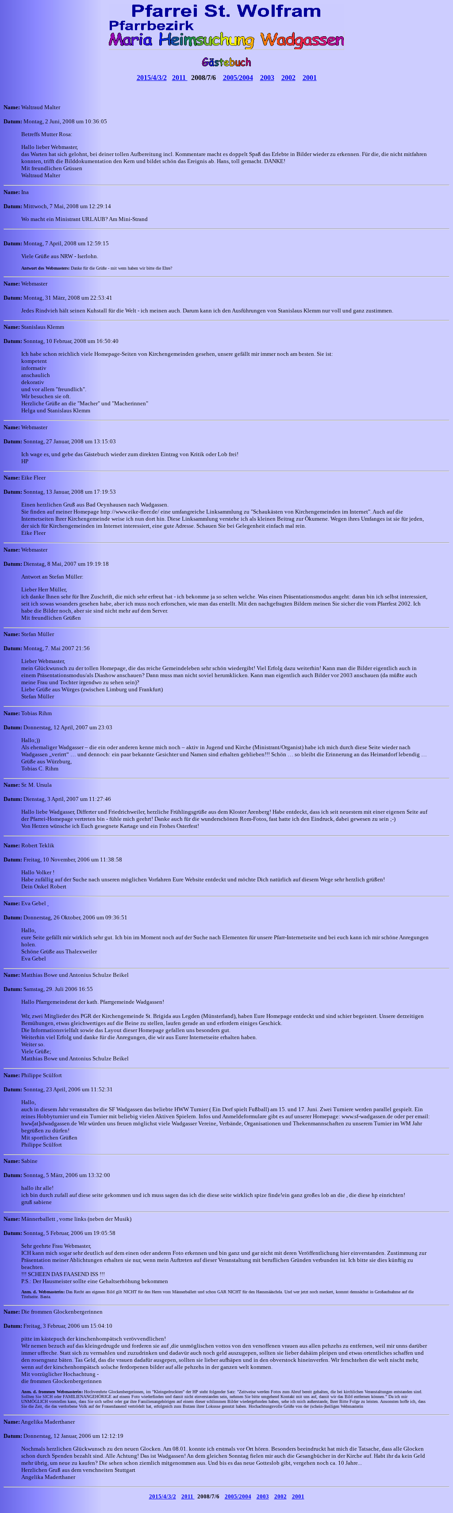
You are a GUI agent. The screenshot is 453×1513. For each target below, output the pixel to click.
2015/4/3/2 (152, 77)
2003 (267, 77)
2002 (288, 77)
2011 (180, 77)
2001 (310, 77)
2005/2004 (238, 77)
